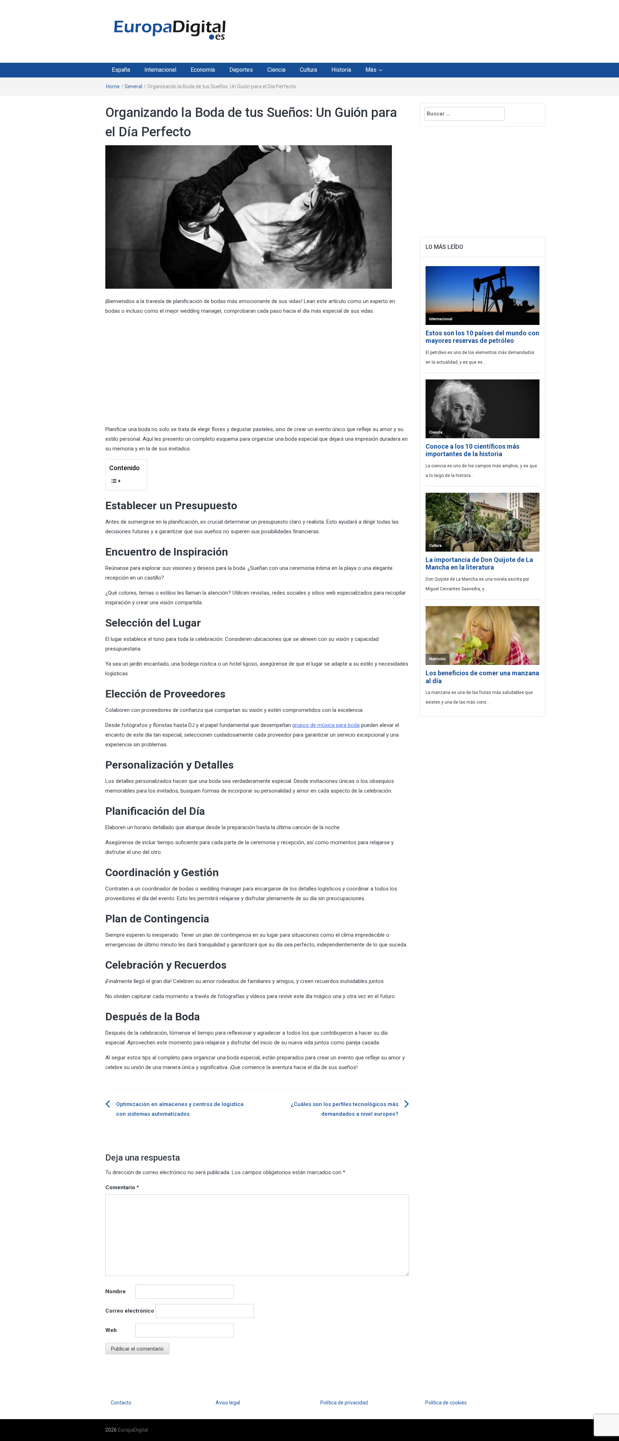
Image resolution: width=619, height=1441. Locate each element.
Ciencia (276, 69)
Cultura (308, 69)
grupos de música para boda (326, 725)
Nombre (115, 1291)
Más (370, 69)
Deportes (241, 69)
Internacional (160, 69)
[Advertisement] (375, 30)
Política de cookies (446, 1402)
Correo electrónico (129, 1311)
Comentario (122, 1187)
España (121, 69)
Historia (341, 69)
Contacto (121, 1402)
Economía (203, 69)
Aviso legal (228, 1402)
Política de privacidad (344, 1402)
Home (113, 86)
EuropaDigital (133, 1430)
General (133, 86)
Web (111, 1330)
